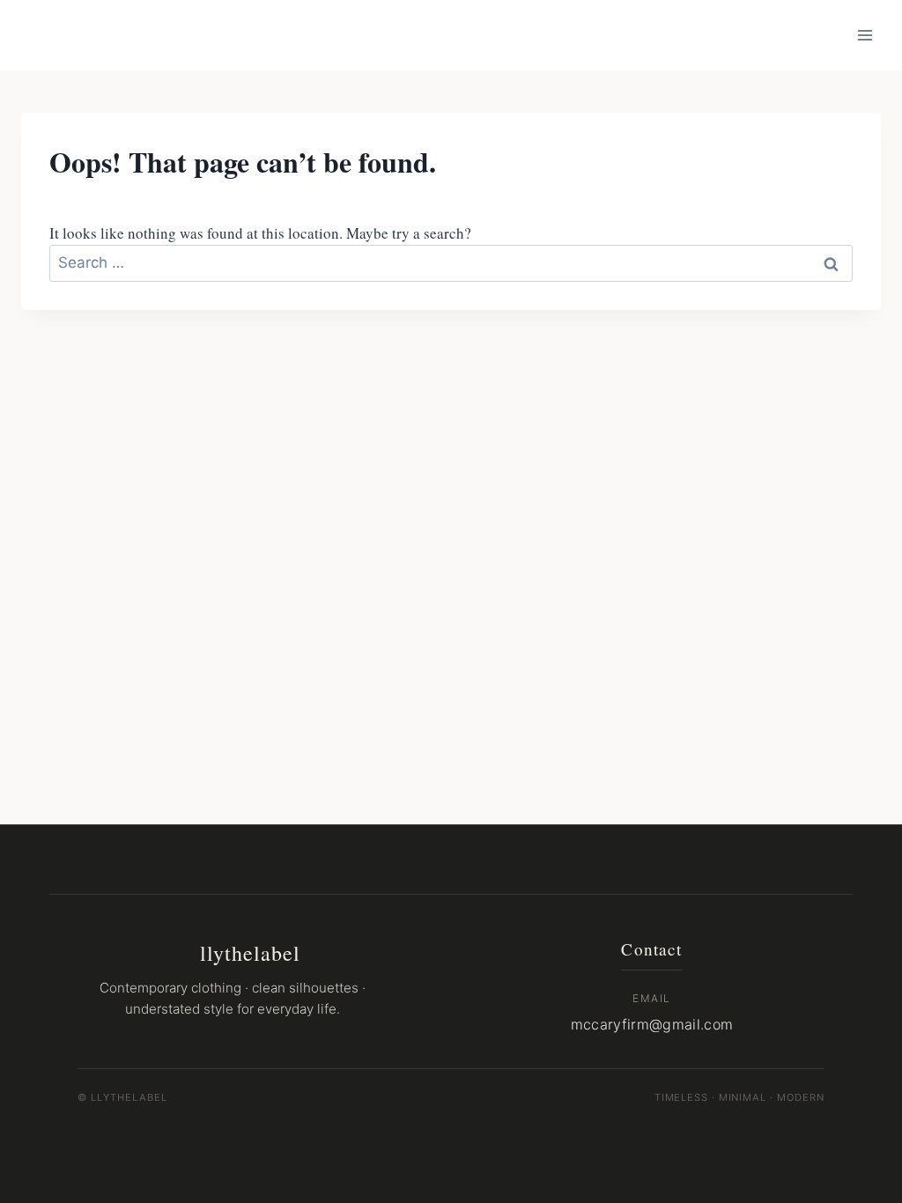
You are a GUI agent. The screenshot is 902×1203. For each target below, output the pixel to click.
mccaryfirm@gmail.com (652, 1024)
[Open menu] (864, 34)
